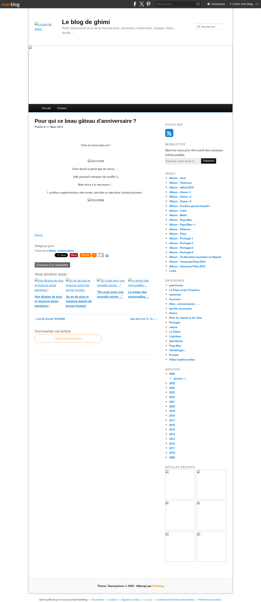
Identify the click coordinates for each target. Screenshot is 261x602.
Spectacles (176, 341)
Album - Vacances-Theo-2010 (187, 266)
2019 (172, 411)
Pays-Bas (175, 345)
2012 (172, 443)
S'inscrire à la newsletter (52, 265)
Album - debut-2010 (181, 187)
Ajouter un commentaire (68, 338)
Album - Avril (177, 178)
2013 (172, 439)
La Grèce (174, 331)
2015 (172, 429)
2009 (172, 457)
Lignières (175, 336)
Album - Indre (178, 210)
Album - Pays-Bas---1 (182, 224)
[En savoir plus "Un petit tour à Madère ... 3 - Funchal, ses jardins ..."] (211, 560)
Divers (173, 313)
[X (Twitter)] (141, 4)
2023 (172, 392)
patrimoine (176, 285)
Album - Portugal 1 (181, 238)
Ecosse (173, 355)
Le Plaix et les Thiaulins (184, 290)
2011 (172, 448)
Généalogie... (177, 350)
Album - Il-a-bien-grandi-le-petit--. (190, 206)
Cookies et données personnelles (175, 599)
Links (172, 271)
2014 (172, 434)
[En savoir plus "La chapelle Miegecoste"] (180, 560)
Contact (61, 108)
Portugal (174, 322)
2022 (172, 397)
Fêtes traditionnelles (182, 359)
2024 (172, 388)
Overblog (158, 586)
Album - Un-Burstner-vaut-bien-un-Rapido (195, 257)
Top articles (98, 599)
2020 (172, 406)
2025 (172, 383)
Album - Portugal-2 (181, 243)
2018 (172, 415)
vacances (175, 294)
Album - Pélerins (179, 229)
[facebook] (134, 4)
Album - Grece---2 (180, 196)
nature (173, 327)
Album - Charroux (180, 183)
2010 (172, 453)
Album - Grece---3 (180, 201)
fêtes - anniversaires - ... (184, 304)
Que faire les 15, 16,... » (143, 319)
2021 (172, 402)
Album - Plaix (177, 234)
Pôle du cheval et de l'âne (185, 318)
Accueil (46, 108)
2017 (172, 420)
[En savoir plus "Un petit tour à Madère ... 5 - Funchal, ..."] (180, 529)
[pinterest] (148, 4)
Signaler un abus (131, 599)
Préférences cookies (209, 599)
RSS (169, 133)
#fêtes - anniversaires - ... (63, 250)
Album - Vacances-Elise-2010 (187, 261)
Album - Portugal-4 (181, 252)
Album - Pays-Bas (180, 220)
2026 (172, 374)
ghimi (59, 599)
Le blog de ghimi (86, 22)
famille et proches (180, 308)
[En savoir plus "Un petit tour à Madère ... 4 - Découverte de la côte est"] (211, 529)
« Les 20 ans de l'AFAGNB (50, 319)
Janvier (177, 378)
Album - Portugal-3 (181, 248)
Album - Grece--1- (180, 192)
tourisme (174, 299)
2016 (172, 425)
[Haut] (38, 235)
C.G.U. (149, 599)
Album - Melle (178, 215)
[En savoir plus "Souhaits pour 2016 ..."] (180, 498)
